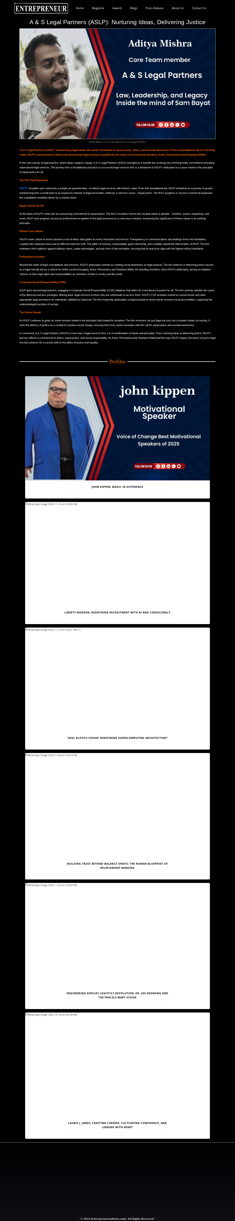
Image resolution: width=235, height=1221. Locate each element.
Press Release (154, 8)
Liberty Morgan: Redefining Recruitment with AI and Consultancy (117, 612)
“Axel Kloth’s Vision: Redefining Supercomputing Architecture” (117, 738)
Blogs (133, 8)
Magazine (98, 8)
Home (80, 8)
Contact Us (199, 8)
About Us (178, 8)
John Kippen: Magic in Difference (117, 487)
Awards (117, 8)
